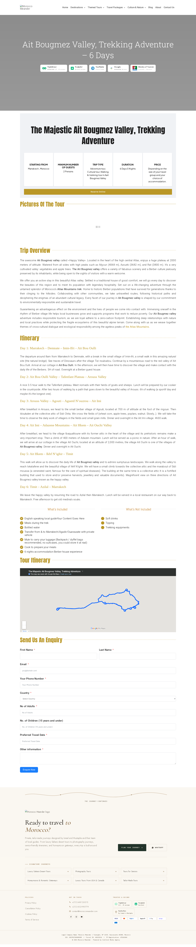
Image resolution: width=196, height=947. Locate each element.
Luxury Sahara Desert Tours (39, 871)
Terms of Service (32, 919)
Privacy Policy (30, 902)
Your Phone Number (32, 678)
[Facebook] (71, 917)
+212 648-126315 (80, 902)
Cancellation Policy (32, 908)
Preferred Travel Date (32, 734)
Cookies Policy (31, 914)
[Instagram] (76, 917)
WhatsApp (159, 847)
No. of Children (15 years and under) (41, 720)
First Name (26, 649)
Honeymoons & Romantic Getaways (42, 880)
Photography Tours (83, 871)
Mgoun (103, 264)
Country (24, 692)
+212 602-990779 (80, 906)
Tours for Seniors (130, 871)
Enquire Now (29, 770)
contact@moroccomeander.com (84, 911)
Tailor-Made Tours (130, 880)
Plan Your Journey (130, 847)
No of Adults (27, 706)
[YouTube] (82, 917)
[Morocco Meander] (31, 6)
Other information (30, 749)
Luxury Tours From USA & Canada (89, 880)
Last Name (105, 649)
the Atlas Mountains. (138, 326)
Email (23, 664)
